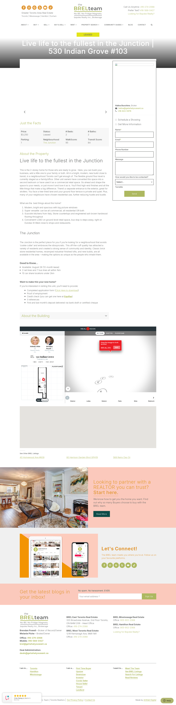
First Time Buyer (83, 668)
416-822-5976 (124, 111)
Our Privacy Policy (75, 700)
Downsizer (81, 674)
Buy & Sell (59, 24)
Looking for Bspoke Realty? (141, 13)
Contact (142, 24)
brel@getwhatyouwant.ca (33, 643)
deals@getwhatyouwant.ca (34, 653)
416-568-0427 (147, 10)
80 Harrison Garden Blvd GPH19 (82, 457)
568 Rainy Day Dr (121, 457)
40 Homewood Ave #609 (32, 457)
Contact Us (90, 700)
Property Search (89, 24)
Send (134, 193)
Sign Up (149, 596)
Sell (46, 24)
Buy (35, 24)
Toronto (33, 668)
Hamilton (34, 671)
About (24, 24)
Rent (73, 24)
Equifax (68, 296)
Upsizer (79, 671)
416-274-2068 (147, 6)
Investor (80, 677)
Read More (101, 514)
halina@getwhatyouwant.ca (131, 108)
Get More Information (129, 124)
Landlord (80, 689)
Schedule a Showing (129, 119)
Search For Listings (134, 674)
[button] (25, 88)
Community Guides (113, 24)
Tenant (79, 686)
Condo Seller (82, 680)
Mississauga (36, 674)
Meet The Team (132, 668)
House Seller (82, 683)
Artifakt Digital (150, 700)
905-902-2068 (127, 620)
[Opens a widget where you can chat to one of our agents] (167, 701)
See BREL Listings (133, 671)
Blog (130, 24)
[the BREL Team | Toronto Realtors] (88, 10)
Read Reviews (131, 677)
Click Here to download (66, 290)
